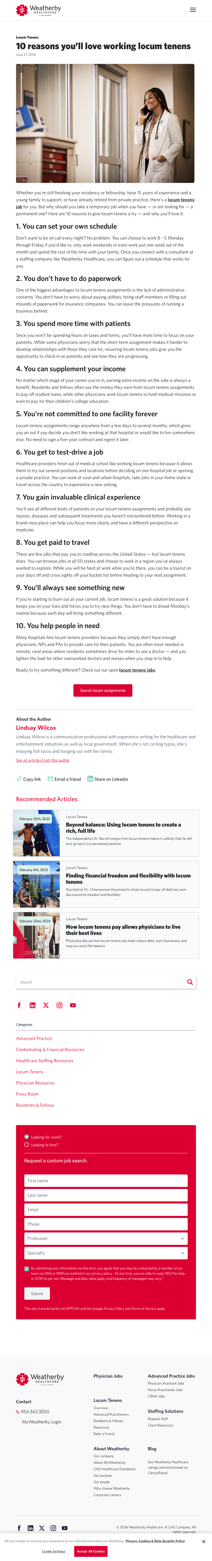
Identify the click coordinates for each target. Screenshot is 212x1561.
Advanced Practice (34, 1038)
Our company (104, 1456)
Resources (101, 1427)
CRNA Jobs (156, 1396)
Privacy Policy (114, 1308)
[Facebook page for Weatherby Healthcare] (19, 1528)
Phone (34, 1224)
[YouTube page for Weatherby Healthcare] (65, 1528)
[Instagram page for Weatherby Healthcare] (53, 1528)
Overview (101, 1408)
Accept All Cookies (91, 1551)
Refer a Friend (104, 1434)
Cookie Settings (53, 1551)
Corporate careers (107, 1495)
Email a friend (68, 779)
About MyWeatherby (110, 1462)
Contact (23, 1401)
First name (38, 1180)
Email (33, 1209)
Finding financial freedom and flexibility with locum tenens (128, 878)
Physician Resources (35, 1083)
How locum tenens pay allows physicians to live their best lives (123, 930)
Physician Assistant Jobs (166, 1383)
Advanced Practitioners (111, 1414)
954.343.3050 (35, 1411)
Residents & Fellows (35, 1105)
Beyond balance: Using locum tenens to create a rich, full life (123, 827)
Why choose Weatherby (112, 1488)
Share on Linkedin (111, 779)
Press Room (27, 1094)
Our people (102, 1482)
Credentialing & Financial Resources (50, 1049)
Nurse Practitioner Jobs (165, 1390)
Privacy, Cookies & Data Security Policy (155, 1541)
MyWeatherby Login (41, 1421)
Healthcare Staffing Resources (44, 1060)
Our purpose (103, 1475)
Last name (38, 1195)
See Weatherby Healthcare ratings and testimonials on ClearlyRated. (168, 1467)
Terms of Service (144, 1308)
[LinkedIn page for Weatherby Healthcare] (30, 1528)
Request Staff (158, 1419)
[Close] (203, 1541)
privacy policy (102, 1273)
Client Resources (160, 1425)
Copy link (32, 779)
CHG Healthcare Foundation (115, 1469)
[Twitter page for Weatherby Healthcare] (42, 1528)
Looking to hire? (44, 1144)
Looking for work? (46, 1137)
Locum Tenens (76, 817)
